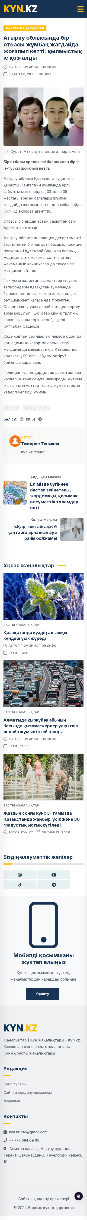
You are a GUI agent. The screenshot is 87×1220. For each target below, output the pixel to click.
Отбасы (11, 408)
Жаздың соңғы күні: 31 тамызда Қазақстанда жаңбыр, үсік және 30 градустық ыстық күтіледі (41, 819)
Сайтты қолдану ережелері (27, 1092)
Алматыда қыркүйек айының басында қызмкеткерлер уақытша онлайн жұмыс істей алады (40, 726)
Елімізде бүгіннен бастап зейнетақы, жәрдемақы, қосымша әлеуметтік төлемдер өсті (54, 496)
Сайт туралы (14, 1084)
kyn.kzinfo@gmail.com (28, 1132)
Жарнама (11, 1101)
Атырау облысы (36, 408)
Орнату (42, 994)
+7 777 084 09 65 (24, 1140)
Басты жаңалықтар (25, 28)
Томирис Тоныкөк (38, 67)
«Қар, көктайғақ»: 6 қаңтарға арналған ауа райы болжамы (32, 532)
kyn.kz (27, 832)
